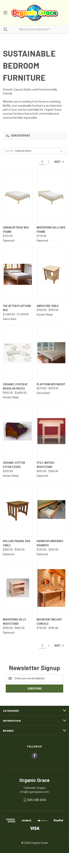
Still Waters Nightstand (45, 465)
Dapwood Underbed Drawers (50, 543)
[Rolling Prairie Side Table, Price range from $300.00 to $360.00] (18, 509)
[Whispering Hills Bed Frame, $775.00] (51, 196)
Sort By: (9, 150)
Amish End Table (48, 306)
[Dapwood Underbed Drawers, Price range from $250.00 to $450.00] (51, 509)
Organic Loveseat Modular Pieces (15, 386)
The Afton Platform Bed (17, 308)
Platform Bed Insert (51, 384)
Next (57, 161)
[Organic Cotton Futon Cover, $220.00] (18, 431)
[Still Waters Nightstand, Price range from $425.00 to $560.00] (51, 431)
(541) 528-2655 (36, 800)
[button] (34, 135)
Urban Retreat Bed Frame (16, 230)
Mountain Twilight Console (49, 622)
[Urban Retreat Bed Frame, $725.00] (18, 196)
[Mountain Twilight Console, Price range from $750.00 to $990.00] (51, 588)
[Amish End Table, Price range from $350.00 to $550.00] (51, 274)
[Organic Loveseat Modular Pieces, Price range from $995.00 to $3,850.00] (18, 352)
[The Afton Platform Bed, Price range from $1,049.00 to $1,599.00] (18, 274)
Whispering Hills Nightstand (14, 622)
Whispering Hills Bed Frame (51, 230)
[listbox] (39, 151)
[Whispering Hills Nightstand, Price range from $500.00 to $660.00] (18, 588)
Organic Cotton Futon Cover (14, 465)
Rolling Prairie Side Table (16, 543)
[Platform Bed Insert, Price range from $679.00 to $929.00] (51, 352)
